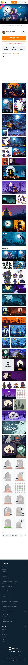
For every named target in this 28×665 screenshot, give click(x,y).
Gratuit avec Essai (14, 38)
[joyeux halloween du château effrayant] (13, 89)
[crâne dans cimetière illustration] (18, 628)
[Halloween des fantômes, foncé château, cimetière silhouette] (8, 389)
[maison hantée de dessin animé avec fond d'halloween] (4, 148)
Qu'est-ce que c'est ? (16, 53)
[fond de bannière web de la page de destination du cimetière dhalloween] (11, 155)
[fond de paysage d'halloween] (13, 265)
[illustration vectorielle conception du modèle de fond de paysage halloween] (8, 510)
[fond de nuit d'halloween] (8, 291)
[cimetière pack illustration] (7, 556)
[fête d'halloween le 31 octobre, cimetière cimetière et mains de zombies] (8, 568)
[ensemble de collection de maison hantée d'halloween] (6, 185)
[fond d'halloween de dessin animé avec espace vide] (6, 164)
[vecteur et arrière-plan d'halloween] (20, 194)
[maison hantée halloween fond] (13, 231)
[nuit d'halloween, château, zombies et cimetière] (5, 412)
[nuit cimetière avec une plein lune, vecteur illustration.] (9, 546)
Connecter (21, 2)
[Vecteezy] (2, 2)
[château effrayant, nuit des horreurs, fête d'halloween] (5, 441)
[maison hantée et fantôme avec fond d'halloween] (7, 105)
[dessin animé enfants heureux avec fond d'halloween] (9, 195)
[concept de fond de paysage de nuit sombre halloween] (13, 136)
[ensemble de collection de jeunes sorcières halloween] (7, 253)
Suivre (23, 33)
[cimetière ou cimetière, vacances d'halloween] (13, 400)
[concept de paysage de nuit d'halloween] (9, 175)
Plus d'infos (5, 56)
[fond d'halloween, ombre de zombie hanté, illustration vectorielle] (13, 304)
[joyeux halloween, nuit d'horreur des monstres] (21, 476)
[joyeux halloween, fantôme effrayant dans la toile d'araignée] (13, 591)
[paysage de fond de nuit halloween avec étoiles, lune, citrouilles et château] (9, 243)
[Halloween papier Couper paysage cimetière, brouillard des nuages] (13, 580)
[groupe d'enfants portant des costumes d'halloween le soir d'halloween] (8, 120)
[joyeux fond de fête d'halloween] (13, 216)
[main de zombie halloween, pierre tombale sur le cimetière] (11, 422)
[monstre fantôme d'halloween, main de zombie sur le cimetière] (7, 629)
